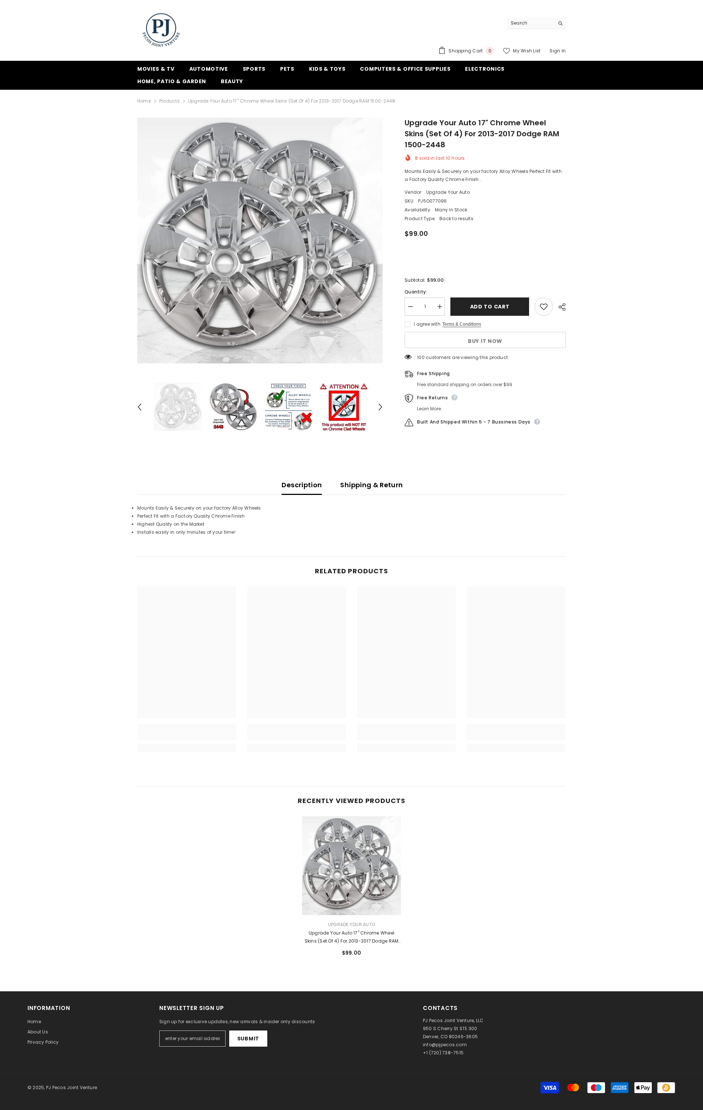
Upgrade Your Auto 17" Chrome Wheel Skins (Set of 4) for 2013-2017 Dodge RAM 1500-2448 (352, 937)
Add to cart (490, 306)
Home (144, 101)
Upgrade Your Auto (448, 192)
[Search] (536, 23)
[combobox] (530, 23)
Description (302, 484)
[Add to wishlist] (544, 306)
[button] (139, 407)
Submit (248, 1038)
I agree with (427, 324)
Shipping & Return (371, 484)
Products (169, 101)
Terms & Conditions (461, 324)
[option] (260, 240)
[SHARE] (559, 307)
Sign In (558, 51)
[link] (186, 736)
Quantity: (416, 292)
